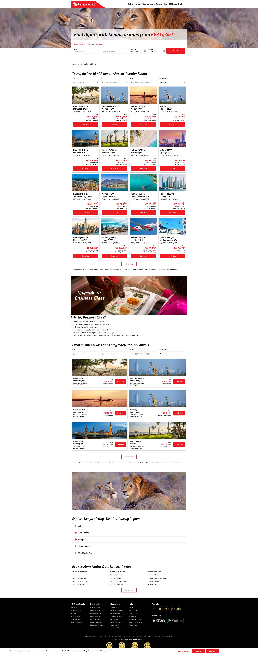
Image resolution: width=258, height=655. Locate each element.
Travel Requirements (135, 619)
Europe (81, 539)
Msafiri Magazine (76, 622)
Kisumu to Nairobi (78, 575)
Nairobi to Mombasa (79, 572)
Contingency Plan (115, 625)
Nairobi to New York (79, 584)
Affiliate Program (95, 613)
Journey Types (163, 78)
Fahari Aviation (75, 619)
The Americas (84, 546)
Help (165, 4)
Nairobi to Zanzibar (79, 578)
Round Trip (78, 44)
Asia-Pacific (83, 532)
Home (74, 64)
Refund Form (133, 625)
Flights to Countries (90, 636)
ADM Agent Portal (95, 619)
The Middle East (85, 553)
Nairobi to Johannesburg (157, 578)
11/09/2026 (153, 52)
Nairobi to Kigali (115, 578)
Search (175, 51)
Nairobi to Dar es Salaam (119, 581)
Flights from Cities (141, 636)
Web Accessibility (115, 628)
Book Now (85, 125)
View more (129, 590)
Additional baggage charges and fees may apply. (146, 269)
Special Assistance (96, 622)
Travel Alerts (132, 616)
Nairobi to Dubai (154, 581)
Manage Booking (95, 607)
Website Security (115, 613)
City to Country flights (167, 636)
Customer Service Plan (116, 622)
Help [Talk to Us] (134, 610)
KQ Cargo (74, 613)
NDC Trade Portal (95, 616)
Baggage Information (97, 625)
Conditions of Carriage (116, 610)
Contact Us (132, 607)
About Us (145, 4)
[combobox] (85, 52)
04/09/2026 (134, 52)
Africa (81, 526)
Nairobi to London (116, 575)
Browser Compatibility (116, 616)
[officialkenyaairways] (166, 609)
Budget (132, 78)
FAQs (130, 613)
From (75, 49)
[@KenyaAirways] (160, 609)
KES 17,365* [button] (162, 35)
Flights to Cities (101, 636)
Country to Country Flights (115, 636)
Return (151, 49)
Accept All (212, 651)
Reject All (198, 651)
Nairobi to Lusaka (116, 584)
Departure (133, 49)
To (102, 49)
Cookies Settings (183, 651)
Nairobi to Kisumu (154, 572)
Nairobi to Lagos (154, 584)
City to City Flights (129, 636)
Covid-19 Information (135, 622)
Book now (120, 381)
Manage (138, 4)
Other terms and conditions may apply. (169, 269)
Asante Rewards (156, 4)
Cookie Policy (114, 619)
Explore (130, 4)
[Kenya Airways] (154, 609)
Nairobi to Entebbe (154, 575)
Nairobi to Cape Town (80, 581)
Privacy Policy (114, 607)
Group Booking (95, 610)
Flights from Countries (154, 636)
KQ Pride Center (76, 616)
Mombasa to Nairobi (117, 572)
